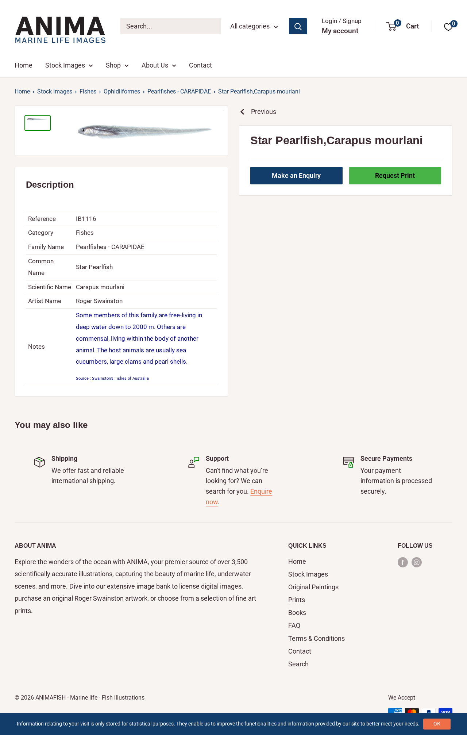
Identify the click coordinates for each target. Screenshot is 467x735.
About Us (155, 65)
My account (340, 31)
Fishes (88, 91)
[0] (448, 26)
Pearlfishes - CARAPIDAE (179, 91)
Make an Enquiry (296, 175)
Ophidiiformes (122, 91)
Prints (296, 600)
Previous (263, 111)
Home (23, 65)
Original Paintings (313, 587)
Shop (113, 65)
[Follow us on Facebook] (403, 562)
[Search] (298, 26)
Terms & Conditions (316, 638)
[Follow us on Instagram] (417, 562)
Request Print (395, 175)
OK (436, 724)
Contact (200, 65)
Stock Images (65, 65)
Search (298, 664)
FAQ (294, 625)
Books (297, 612)
